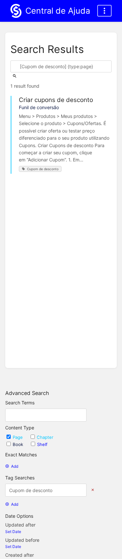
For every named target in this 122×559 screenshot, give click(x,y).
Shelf (42, 444)
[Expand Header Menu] (104, 11)
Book (18, 444)
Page (18, 437)
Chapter (45, 437)
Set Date (13, 531)
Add (14, 466)
